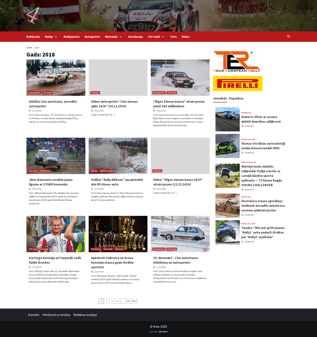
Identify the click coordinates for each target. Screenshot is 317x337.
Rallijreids (33, 37)
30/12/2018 (99, 110)
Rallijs (49, 37)
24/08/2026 (249, 126)
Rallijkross (45, 171)
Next (134, 300)
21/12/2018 (161, 267)
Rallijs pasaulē (248, 139)
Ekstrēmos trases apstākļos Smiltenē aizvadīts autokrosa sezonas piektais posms (263, 205)
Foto (174, 37)
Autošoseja (135, 37)
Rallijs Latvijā (106, 171)
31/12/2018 (36, 110)
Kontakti (33, 315)
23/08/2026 (249, 241)
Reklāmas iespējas (85, 315)
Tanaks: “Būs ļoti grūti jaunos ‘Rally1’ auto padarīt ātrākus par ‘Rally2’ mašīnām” (263, 232)
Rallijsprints (72, 37)
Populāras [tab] (236, 98)
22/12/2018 (99, 271)
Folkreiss (119, 249)
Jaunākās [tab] (220, 98)
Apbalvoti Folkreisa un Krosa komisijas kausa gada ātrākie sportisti (112, 262)
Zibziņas (95, 92)
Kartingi (44, 249)
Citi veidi (154, 37)
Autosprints (92, 37)
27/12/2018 (99, 189)
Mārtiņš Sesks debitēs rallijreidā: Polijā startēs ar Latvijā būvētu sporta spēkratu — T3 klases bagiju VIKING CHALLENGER (261, 175)
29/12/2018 (36, 189)
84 (128, 300)
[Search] (288, 36)
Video (185, 37)
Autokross (96, 249)
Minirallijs (111, 37)
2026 (243, 162)
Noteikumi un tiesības (56, 315)
